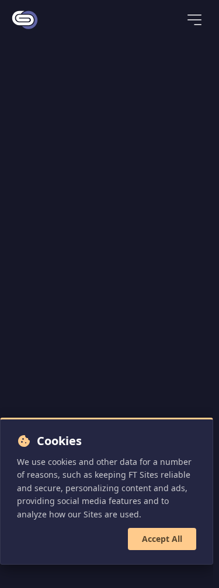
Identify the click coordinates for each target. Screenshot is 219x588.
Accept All (162, 538)
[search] (157, 21)
